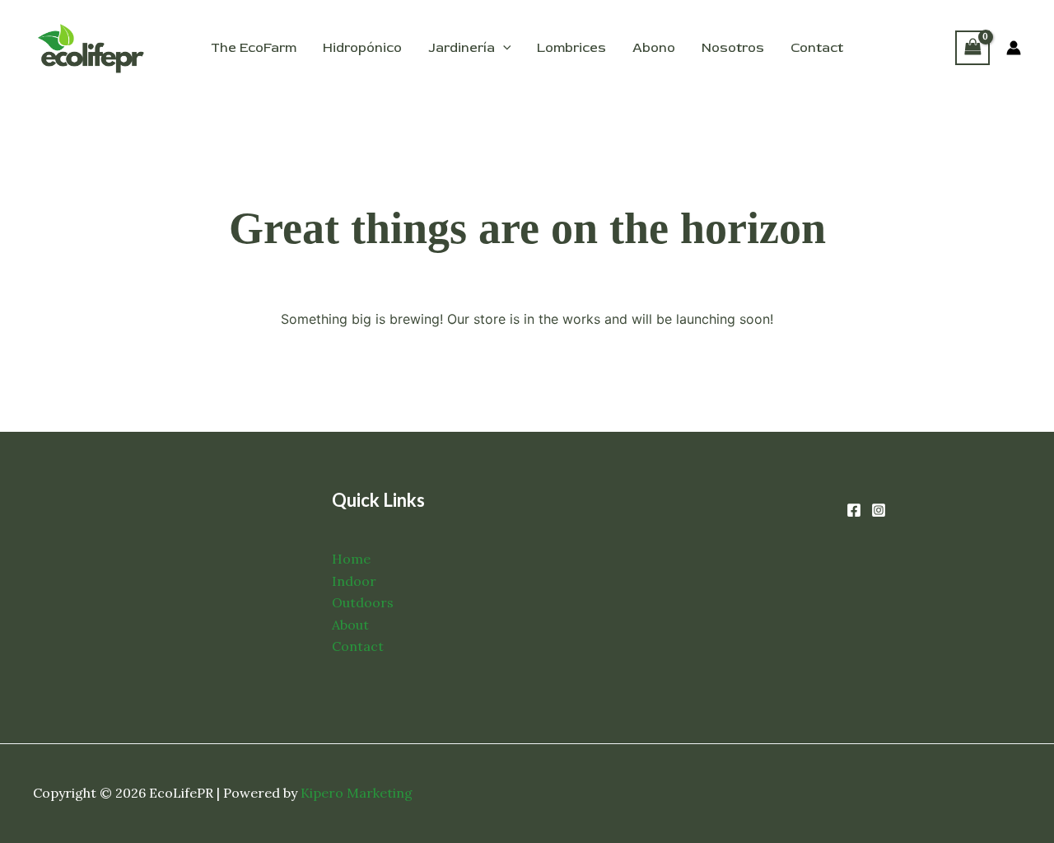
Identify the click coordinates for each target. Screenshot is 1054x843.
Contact (816, 48)
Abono (653, 48)
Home (351, 558)
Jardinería (461, 48)
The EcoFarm (253, 48)
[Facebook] (853, 510)
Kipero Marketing (357, 792)
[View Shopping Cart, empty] (972, 47)
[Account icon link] (1013, 47)
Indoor (354, 581)
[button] (503, 48)
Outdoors (363, 602)
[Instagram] (878, 510)
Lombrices (571, 48)
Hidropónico (362, 48)
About (350, 624)
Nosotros (733, 48)
